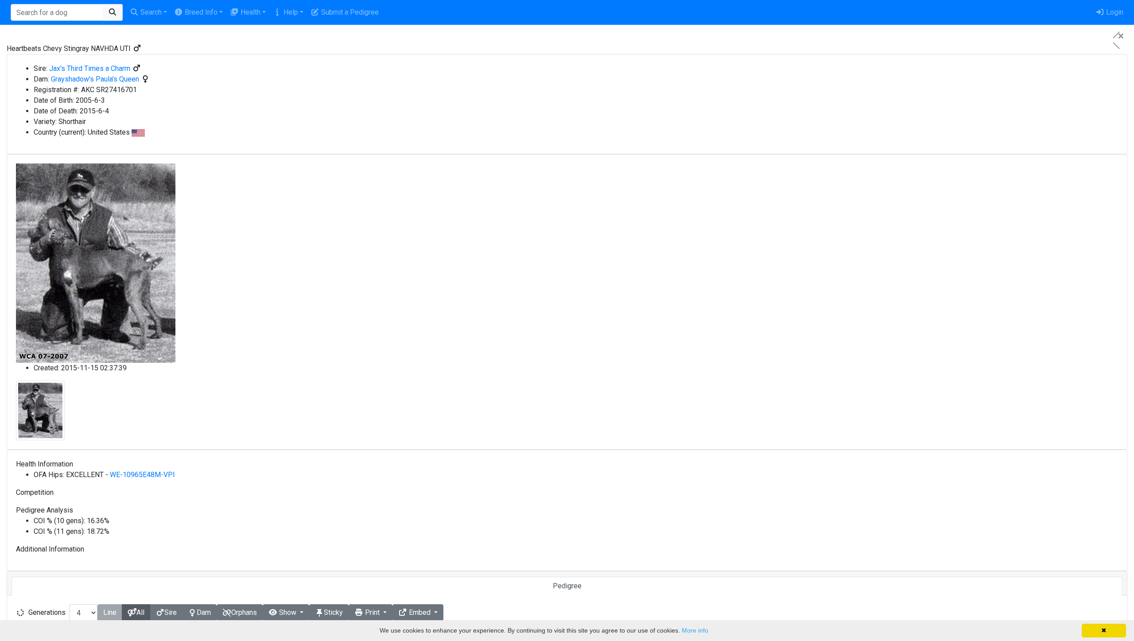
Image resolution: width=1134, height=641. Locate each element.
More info (695, 630)
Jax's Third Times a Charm (89, 68)
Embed (419, 612)
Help (290, 12)
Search (150, 12)
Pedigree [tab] (567, 586)
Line (110, 612)
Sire (170, 612)
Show (287, 612)
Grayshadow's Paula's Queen (95, 79)
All (140, 612)
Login (1113, 12)
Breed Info (200, 12)
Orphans (244, 612)
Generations (47, 612)
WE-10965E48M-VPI (142, 474)
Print (372, 612)
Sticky (333, 612)
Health (249, 12)
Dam (204, 612)
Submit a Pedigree (349, 12)
